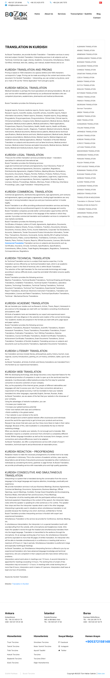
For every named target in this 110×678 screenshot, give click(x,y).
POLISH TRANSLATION (86, 163)
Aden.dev (101, 674)
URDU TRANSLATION (85, 217)
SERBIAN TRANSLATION (86, 178)
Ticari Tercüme (13, 642)
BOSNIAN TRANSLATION (86, 62)
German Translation (84, 108)
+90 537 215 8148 (15, 3)
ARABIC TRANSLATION (86, 50)
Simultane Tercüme (41, 642)
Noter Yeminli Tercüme (42, 646)
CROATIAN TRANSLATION (87, 74)
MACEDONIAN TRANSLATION (88, 151)
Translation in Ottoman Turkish (88, 201)
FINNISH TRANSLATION (86, 97)
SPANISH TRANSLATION (86, 190)
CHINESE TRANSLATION (86, 70)
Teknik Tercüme (13, 646)
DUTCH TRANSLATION (86, 85)
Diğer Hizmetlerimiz (41, 663)
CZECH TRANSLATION (85, 77)
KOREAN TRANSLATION (86, 139)
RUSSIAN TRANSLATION (86, 174)
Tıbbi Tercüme (12, 650)
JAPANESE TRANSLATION (87, 132)
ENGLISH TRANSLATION (86, 89)
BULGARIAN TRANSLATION (87, 66)
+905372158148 (97, 641)
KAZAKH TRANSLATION (86, 136)
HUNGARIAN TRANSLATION (87, 124)
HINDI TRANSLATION (85, 120)
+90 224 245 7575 (60, 3)
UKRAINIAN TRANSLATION (87, 213)
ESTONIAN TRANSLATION (87, 93)
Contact (97, 18)
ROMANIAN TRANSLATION (87, 170)
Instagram (64, 646)
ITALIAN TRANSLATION (86, 128)
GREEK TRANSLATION (85, 112)
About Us (49, 14)
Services (62, 14)
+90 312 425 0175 (37, 3)
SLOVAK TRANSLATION (86, 182)
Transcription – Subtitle (81, 14)
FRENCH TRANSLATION (86, 101)
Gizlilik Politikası (11, 674)
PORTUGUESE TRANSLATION (88, 166)
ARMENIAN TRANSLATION (87, 54)
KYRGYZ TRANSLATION (86, 143)
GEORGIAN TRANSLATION (87, 105)
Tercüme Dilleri (40, 659)
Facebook (64, 642)
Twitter (63, 650)
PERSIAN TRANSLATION (86, 159)
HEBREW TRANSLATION (86, 116)
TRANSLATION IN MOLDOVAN (88, 197)
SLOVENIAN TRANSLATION (87, 186)
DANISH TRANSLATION (86, 81)
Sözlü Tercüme (13, 663)
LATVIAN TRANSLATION (86, 147)
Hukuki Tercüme (13, 655)
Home (37, 14)
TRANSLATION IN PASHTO (87, 205)
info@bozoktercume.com (17, 5)
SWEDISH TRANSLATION (86, 194)
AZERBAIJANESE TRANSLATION (89, 58)
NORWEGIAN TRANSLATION (88, 155)
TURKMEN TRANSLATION (87, 209)
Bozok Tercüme (29, 674)
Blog (99, 14)
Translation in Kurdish (20, 584)
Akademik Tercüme (14, 659)
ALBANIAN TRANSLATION (87, 47)
